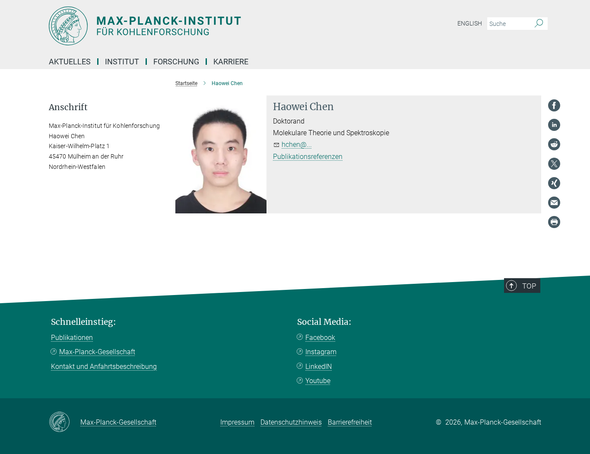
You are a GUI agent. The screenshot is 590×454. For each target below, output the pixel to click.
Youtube (317, 381)
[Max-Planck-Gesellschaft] (64, 422)
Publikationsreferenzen (308, 156)
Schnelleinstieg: (83, 322)
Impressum (237, 422)
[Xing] (554, 183)
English (469, 23)
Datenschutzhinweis (291, 422)
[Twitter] (554, 163)
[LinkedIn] (554, 124)
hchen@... (297, 144)
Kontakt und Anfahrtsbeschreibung (104, 366)
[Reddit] (554, 144)
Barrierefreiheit (350, 422)
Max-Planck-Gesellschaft (97, 352)
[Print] (554, 222)
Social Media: (324, 322)
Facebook (320, 337)
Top (529, 286)
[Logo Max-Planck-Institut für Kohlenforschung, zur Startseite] (211, 25)
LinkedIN (318, 366)
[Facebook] (554, 105)
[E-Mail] (554, 202)
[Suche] (539, 24)
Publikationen (72, 337)
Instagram (320, 352)
